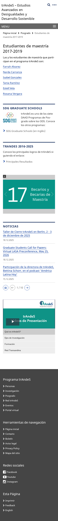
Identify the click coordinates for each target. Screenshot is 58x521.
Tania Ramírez (11, 83)
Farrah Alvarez (11, 66)
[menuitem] (29, 332)
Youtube (11, 476)
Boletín (9, 438)
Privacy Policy (12, 448)
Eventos (9, 405)
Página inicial (10, 33)
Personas (10, 386)
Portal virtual (12, 410)
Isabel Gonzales (12, 77)
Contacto (9, 433)
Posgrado (25, 33)
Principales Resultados (19, 161)
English (9, 510)
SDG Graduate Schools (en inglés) (25, 131)
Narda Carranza (12, 72)
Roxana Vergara (12, 93)
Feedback (10, 505)
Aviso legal (11, 443)
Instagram (12, 481)
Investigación (12, 390)
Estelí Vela (9, 88)
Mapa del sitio (12, 453)
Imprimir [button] (10, 500)
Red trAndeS (11, 400)
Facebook (12, 472)
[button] (5, 288)
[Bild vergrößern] (10, 117)
